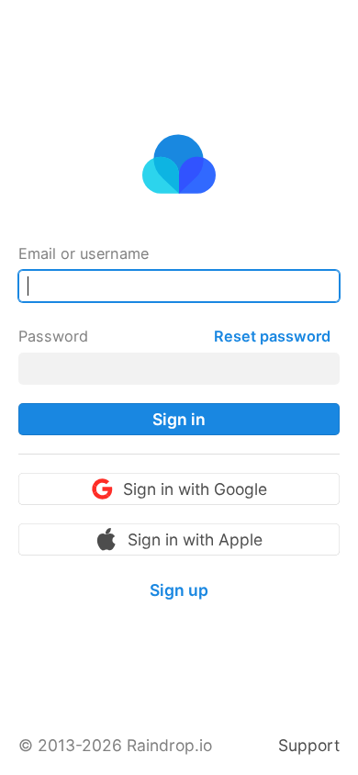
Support (309, 745)
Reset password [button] (272, 336)
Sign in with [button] (195, 489)
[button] (179, 419)
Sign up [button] (179, 590)
